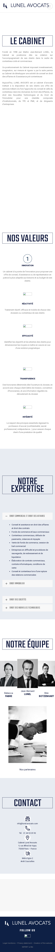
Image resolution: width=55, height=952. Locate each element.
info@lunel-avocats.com (27, 824)
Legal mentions (9, 943)
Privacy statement (24, 943)
